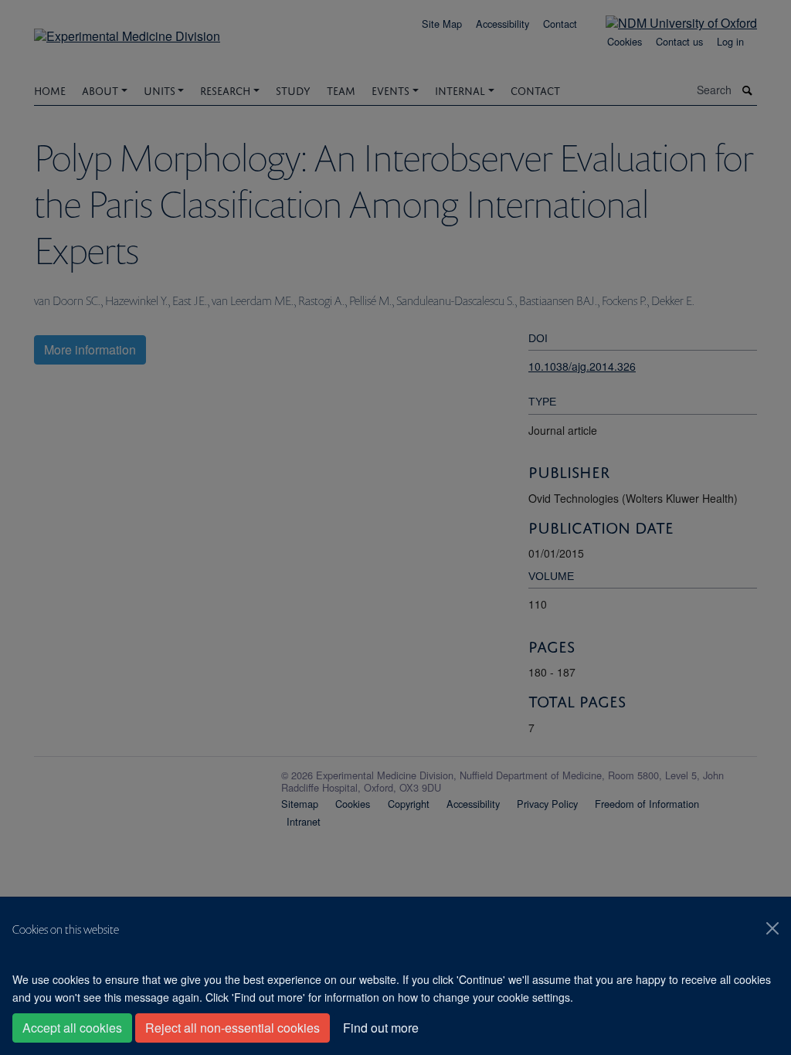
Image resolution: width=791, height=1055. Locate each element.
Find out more (381, 1027)
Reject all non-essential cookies (232, 1027)
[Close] (772, 928)
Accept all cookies (72, 1027)
